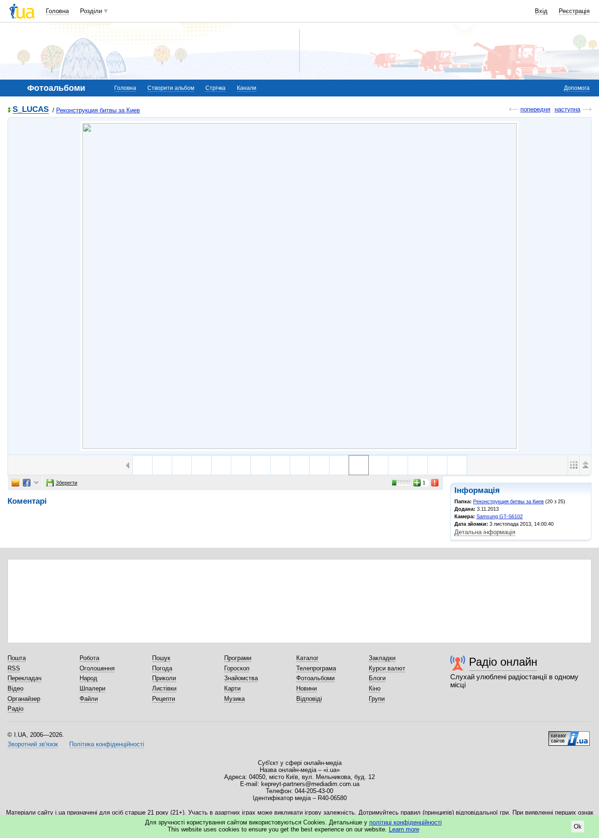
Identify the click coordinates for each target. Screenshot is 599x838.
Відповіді (309, 698)
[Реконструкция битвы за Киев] (299, 286)
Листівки (164, 688)
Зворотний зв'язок (32, 744)
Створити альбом (170, 88)
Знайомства (241, 678)
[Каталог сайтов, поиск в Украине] (569, 735)
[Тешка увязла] (418, 465)
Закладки (382, 658)
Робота (89, 658)
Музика (234, 698)
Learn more (404, 829)
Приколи (164, 678)
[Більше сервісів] (36, 483)
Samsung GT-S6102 (499, 516)
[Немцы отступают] (162, 465)
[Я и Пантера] (457, 465)
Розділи (91, 11)
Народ (88, 678)
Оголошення (97, 668)
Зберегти (66, 482)
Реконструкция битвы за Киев (98, 110)
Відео (15, 688)
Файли (89, 698)
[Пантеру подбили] (182, 465)
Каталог (307, 658)
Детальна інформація (484, 532)
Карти (232, 688)
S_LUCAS (31, 110)
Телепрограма (316, 668)
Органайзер (23, 698)
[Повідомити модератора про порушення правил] (435, 482)
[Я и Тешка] (437, 465)
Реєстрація (574, 11)
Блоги (377, 678)
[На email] (15, 482)
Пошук (161, 658)
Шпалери (92, 688)
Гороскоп (236, 668)
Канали (246, 88)
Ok (578, 826)
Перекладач (24, 678)
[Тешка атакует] (300, 465)
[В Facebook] (26, 482)
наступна (567, 109)
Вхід (541, 11)
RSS (13, 668)
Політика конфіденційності (106, 744)
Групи (377, 698)
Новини (306, 688)
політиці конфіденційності (405, 822)
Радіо (15, 708)
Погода (162, 668)
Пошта (16, 658)
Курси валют (387, 668)
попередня (535, 109)
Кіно (374, 688)
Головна (57, 11)
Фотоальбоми (315, 678)
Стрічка (215, 88)
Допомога (577, 88)
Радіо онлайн (503, 661)
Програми (237, 658)
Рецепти (163, 698)
